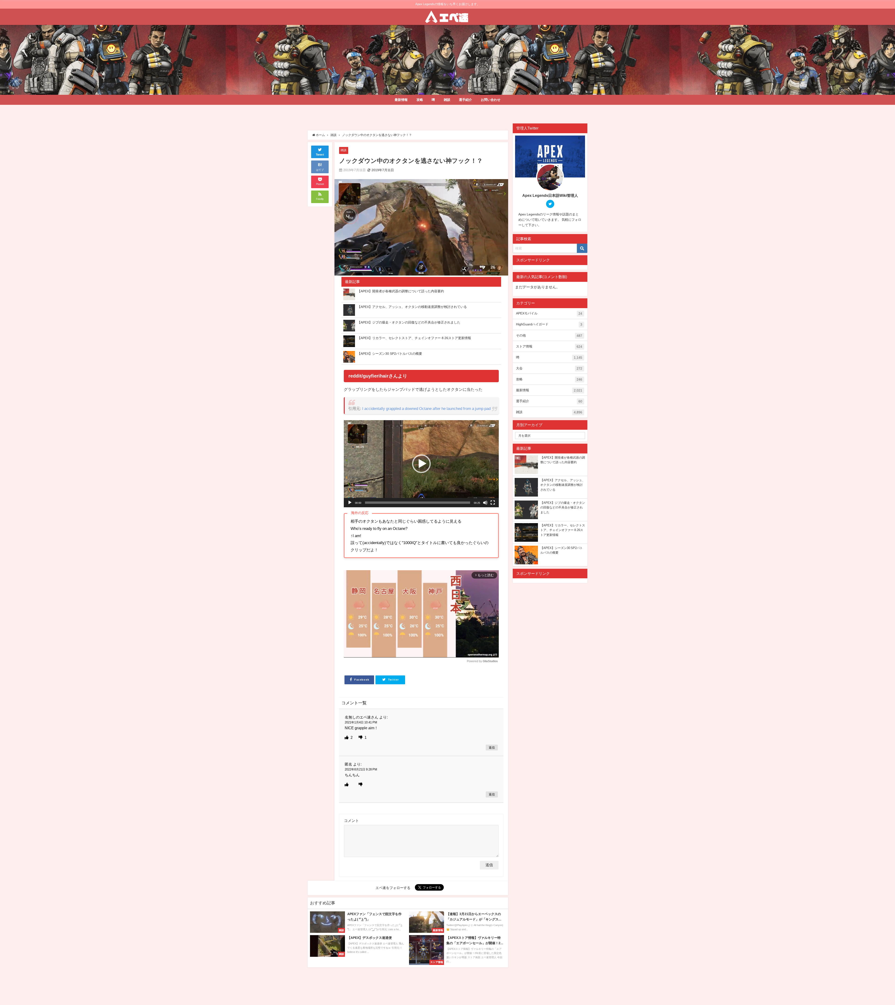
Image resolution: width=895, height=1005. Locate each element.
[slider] (417, 502)
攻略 (420, 99)
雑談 (447, 99)
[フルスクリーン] (492, 502)
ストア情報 (549, 346)
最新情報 (401, 99)
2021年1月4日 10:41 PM (361, 722)
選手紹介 (465, 99)
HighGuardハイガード (549, 324)
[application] (421, 463)
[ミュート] (485, 502)
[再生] (350, 502)
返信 (492, 747)
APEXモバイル (549, 313)
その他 (549, 335)
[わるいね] (361, 737)
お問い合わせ (490, 99)
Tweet (320, 154)
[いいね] (347, 737)
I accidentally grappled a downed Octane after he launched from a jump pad (426, 408)
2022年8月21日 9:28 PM (361, 769)
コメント (351, 820)
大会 (549, 368)
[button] (421, 463)
